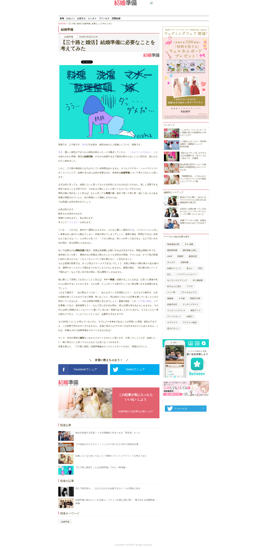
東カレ (190, 268)
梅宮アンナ (196, 310)
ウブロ (190, 286)
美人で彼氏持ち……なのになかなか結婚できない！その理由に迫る (107, 488)
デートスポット (174, 316)
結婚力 (190, 316)
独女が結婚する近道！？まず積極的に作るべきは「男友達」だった (107, 432)
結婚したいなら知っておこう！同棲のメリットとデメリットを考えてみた (111, 456)
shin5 (169, 256)
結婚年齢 (185, 262)
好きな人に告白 (174, 286)
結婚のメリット (174, 268)
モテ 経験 (189, 244)
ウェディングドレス (176, 310)
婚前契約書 (172, 250)
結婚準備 (62, 24)
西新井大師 (195, 298)
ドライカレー (73, 222)
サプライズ (172, 322)
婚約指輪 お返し (190, 250)
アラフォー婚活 (190, 322)
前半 (84, 144)
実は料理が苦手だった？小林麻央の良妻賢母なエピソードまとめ (193, 167)
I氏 (131, 230)
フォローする (180, 408)
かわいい (70, 18)
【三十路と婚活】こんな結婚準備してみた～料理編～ (101, 467)
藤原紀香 (193, 256)
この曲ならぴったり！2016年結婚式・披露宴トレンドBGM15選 (193, 144)
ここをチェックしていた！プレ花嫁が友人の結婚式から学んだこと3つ (193, 132)
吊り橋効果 (198, 280)
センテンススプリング (177, 280)
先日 (60, 152)
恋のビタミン (173, 328)
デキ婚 (182, 298)
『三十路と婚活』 (144, 301)
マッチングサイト (191, 304)
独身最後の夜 (173, 244)
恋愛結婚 (116, 18)
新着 (62, 18)
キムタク (171, 262)
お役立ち (81, 18)
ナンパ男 (171, 292)
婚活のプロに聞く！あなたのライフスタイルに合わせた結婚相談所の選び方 (193, 200)
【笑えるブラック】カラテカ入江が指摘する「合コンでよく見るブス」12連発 (193, 155)
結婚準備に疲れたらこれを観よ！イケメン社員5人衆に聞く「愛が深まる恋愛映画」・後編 (117, 501)
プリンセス (104, 18)
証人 (169, 274)
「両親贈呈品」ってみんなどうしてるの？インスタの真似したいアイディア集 (193, 178)
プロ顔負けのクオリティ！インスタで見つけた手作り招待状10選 (106, 444)
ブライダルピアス (189, 292)
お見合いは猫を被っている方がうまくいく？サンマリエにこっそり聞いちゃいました (193, 211)
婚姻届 (170, 298)
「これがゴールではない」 (140, 152)
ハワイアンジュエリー (187, 274)
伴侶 (200, 268)
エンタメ (92, 18)
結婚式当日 (172, 304)
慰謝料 (180, 256)
